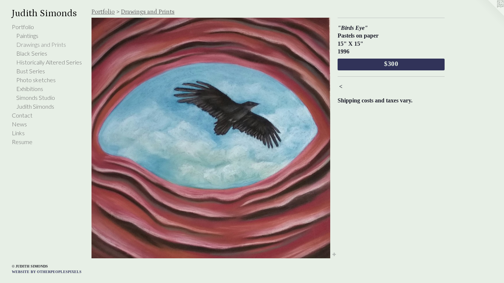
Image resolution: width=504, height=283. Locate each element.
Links (18, 132)
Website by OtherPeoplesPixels (47, 272)
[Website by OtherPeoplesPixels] (489, 14)
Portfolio (23, 26)
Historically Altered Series (49, 62)
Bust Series (30, 70)
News (19, 123)
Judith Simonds (35, 106)
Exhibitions (29, 88)
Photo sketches (36, 79)
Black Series (31, 53)
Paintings (27, 35)
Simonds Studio (35, 97)
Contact (22, 115)
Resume (22, 141)
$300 (391, 63)
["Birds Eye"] (211, 138)
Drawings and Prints (41, 44)
